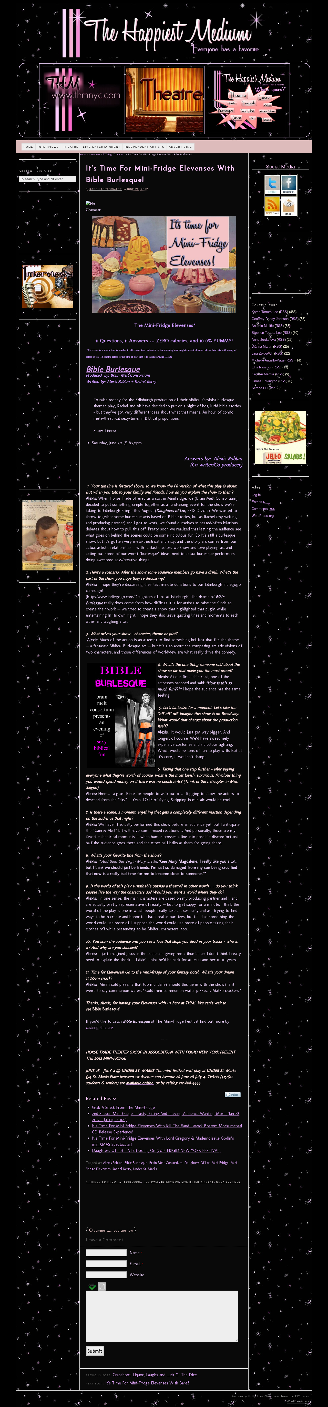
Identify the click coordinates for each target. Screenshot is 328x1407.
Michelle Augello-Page (268, 360)
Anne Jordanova (264, 339)
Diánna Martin (262, 346)
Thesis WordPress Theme (272, 1396)
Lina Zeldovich (262, 353)
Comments (263, 509)
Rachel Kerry (121, 1169)
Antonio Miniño (263, 326)
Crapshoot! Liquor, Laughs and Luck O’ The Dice (155, 1374)
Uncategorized (228, 1181)
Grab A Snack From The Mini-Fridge (123, 1107)
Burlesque (132, 1181)
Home (28, 146)
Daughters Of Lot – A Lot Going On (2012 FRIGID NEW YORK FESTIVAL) (156, 1150)
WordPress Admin (298, 1401)
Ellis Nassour (261, 367)
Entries (261, 502)
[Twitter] (272, 193)
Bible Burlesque (113, 369)
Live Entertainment (101, 146)
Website (137, 1274)
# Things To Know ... (114, 154)
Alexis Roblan (112, 1163)
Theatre (71, 146)
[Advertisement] (164, 1204)
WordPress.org (263, 516)
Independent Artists (145, 146)
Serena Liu (260, 388)
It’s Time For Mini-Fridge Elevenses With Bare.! (147, 1383)
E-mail (137, 1263)
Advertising (180, 146)
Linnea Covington (264, 381)
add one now (123, 1230)
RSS (283, 312)
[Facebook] (288, 193)
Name (136, 1252)
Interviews (48, 146)
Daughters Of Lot (197, 1163)
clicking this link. (100, 1027)
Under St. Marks (145, 1169)
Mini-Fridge (220, 1163)
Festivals (151, 1181)
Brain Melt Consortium (165, 1163)
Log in (256, 495)
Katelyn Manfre (263, 374)
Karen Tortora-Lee (105, 189)
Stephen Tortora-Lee (267, 333)
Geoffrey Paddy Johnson (270, 319)
